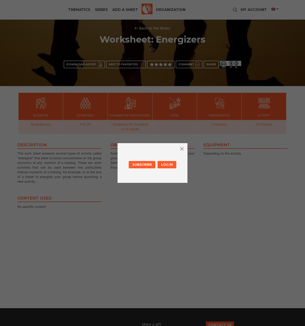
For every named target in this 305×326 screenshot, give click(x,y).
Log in (167, 165)
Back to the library (154, 28)
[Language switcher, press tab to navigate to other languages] (274, 9)
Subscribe (142, 165)
